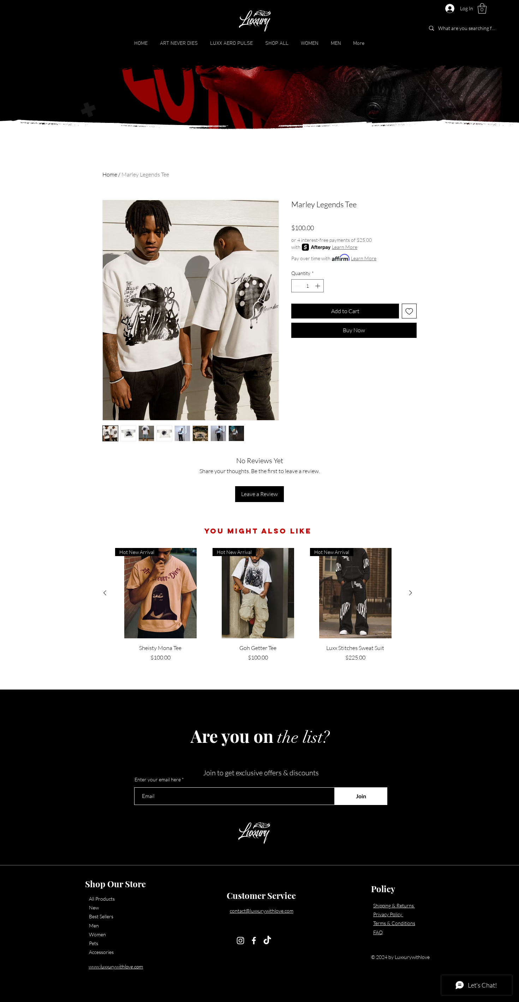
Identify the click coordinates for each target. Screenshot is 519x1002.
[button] (482, 8)
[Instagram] (240, 941)
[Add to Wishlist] (409, 311)
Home (109, 174)
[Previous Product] (105, 593)
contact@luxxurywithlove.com (261, 911)
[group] (258, 605)
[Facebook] (254, 941)
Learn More (344, 247)
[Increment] (318, 286)
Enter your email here (158, 779)
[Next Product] (410, 593)
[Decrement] (296, 286)
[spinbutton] (307, 286)
